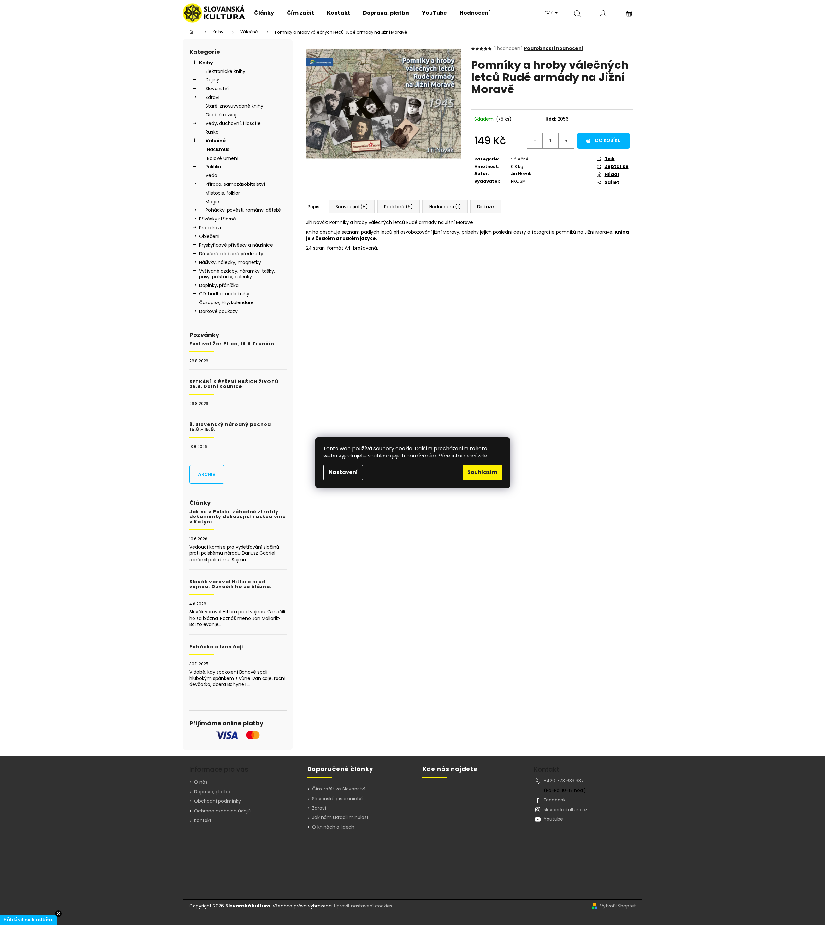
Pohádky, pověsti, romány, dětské (243, 210)
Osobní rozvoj (221, 115)
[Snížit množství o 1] (535, 140)
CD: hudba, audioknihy (224, 294)
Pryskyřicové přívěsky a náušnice (236, 245)
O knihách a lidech (333, 827)
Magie (212, 201)
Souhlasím (482, 472)
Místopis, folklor (223, 193)
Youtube (553, 819)
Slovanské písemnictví (337, 799)
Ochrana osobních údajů (222, 811)
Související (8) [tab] (352, 206)
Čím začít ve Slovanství (338, 789)
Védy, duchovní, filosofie (233, 123)
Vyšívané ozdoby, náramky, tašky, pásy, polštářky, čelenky (237, 274)
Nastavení (343, 472)
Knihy (206, 62)
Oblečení (209, 236)
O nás (200, 782)
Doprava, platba (212, 792)
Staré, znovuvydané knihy (234, 106)
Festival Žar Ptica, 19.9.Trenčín (231, 343)
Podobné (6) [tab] (398, 206)
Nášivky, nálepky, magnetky (230, 262)
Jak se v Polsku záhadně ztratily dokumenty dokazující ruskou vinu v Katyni (237, 516)
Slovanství (217, 88)
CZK (549, 12)
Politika (213, 166)
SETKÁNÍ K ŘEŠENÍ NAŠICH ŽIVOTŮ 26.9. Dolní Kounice (233, 384)
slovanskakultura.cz (565, 809)
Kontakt (203, 820)
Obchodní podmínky (217, 801)
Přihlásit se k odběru (28, 919)
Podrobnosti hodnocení (553, 48)
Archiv (207, 474)
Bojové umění (222, 158)
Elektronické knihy (225, 71)
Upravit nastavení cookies (363, 906)
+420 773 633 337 (564, 780)
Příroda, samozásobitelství (235, 184)
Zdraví (212, 97)
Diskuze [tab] (485, 206)
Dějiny (212, 80)
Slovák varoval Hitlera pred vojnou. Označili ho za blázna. (230, 584)
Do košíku (608, 140)
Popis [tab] (313, 206)
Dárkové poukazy (218, 311)
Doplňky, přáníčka (219, 285)
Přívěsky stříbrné (217, 219)
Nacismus (218, 149)
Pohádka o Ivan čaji (216, 647)
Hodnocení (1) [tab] (445, 206)
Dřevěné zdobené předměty (231, 253)
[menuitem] (264, 13)
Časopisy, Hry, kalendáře (226, 302)
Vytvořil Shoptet (618, 906)
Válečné (216, 140)
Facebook (555, 800)
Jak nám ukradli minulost (340, 817)
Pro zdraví (210, 227)
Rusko (212, 132)
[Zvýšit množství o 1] (566, 140)
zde (482, 455)
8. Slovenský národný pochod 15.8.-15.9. (230, 427)
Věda (211, 175)
